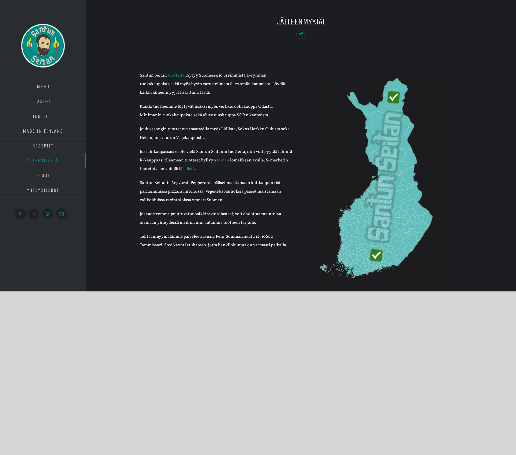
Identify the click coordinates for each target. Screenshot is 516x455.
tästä (190, 169)
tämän (223, 160)
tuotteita (176, 75)
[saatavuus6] (378, 73)
